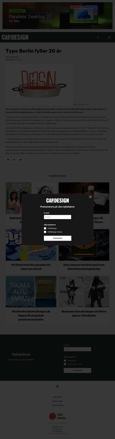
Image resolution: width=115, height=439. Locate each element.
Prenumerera (57, 238)
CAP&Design (52, 228)
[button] (90, 197)
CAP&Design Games (55, 232)
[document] (57, 219)
